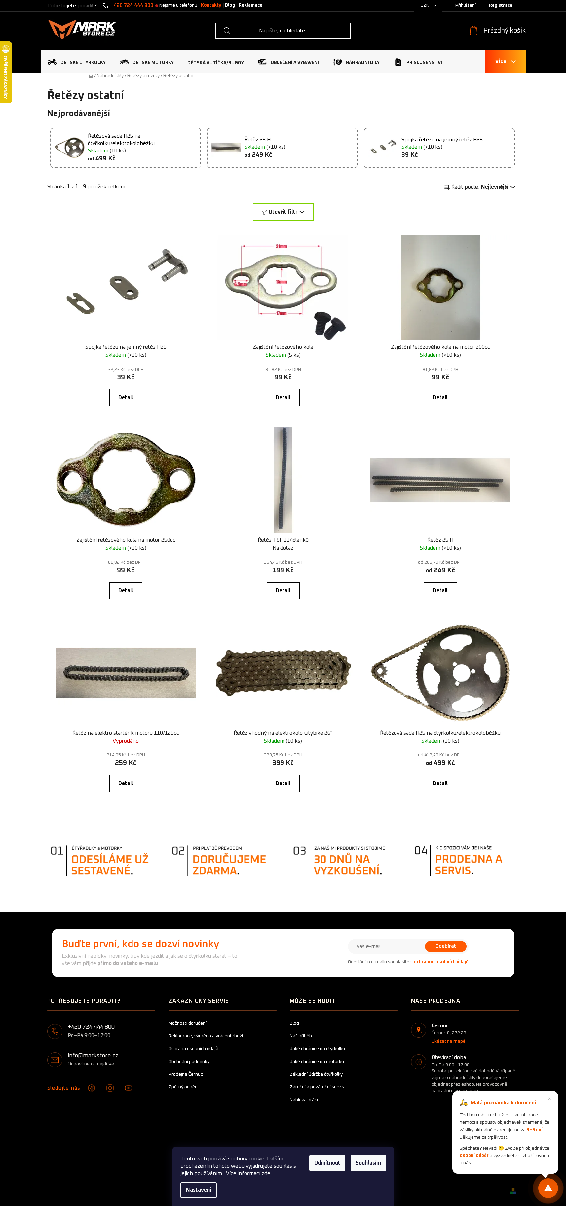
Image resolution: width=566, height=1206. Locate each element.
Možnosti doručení (188, 1023)
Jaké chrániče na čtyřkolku (317, 1048)
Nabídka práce (305, 1100)
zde (266, 1173)
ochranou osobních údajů (441, 962)
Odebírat (445, 946)
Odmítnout (327, 1163)
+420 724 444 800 (132, 5)
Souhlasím (368, 1163)
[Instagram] (110, 1088)
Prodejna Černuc (186, 1074)
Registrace (500, 5)
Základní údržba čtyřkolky (316, 1074)
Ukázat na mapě (449, 1041)
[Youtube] (128, 1088)
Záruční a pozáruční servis (317, 1087)
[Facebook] (91, 1088)
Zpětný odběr (183, 1087)
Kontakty (211, 5)
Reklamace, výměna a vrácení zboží (206, 1036)
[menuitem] (76, 61)
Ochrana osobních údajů (193, 1048)
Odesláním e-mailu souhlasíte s (408, 962)
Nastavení (198, 1190)
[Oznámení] (548, 1188)
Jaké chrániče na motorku (317, 1061)
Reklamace (250, 5)
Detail (125, 397)
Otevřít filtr (283, 212)
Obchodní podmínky (189, 1061)
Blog (230, 5)
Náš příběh (301, 1036)
